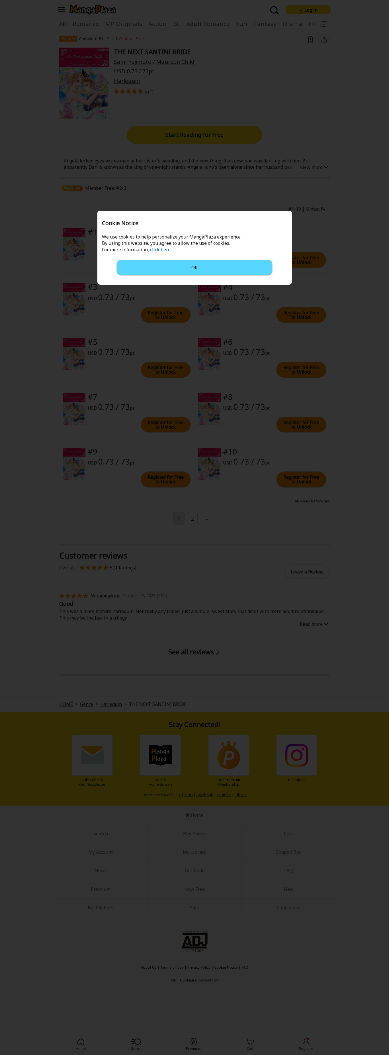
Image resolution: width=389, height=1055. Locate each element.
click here (160, 250)
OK (194, 267)
